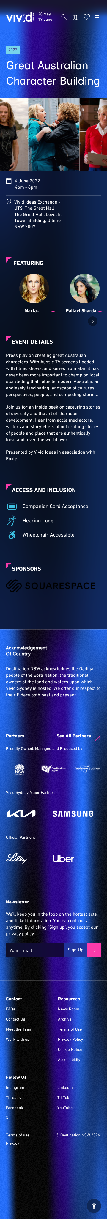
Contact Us (15, 1020)
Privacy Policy (70, 1040)
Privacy (12, 1144)
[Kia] (26, 814)
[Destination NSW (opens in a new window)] (53, 769)
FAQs (10, 1009)
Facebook (14, 1108)
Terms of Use (70, 1030)
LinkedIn (65, 1088)
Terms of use (17, 1135)
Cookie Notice (70, 1050)
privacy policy (20, 934)
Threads (13, 1098)
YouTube (65, 1108)
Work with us (17, 1040)
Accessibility (69, 1060)
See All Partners (73, 736)
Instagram (15, 1088)
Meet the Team (19, 1030)
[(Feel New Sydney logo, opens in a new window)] (87, 769)
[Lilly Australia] (26, 859)
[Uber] (73, 859)
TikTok (63, 1098)
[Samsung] (73, 814)
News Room (68, 1009)
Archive (65, 1020)
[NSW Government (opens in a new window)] (20, 769)
